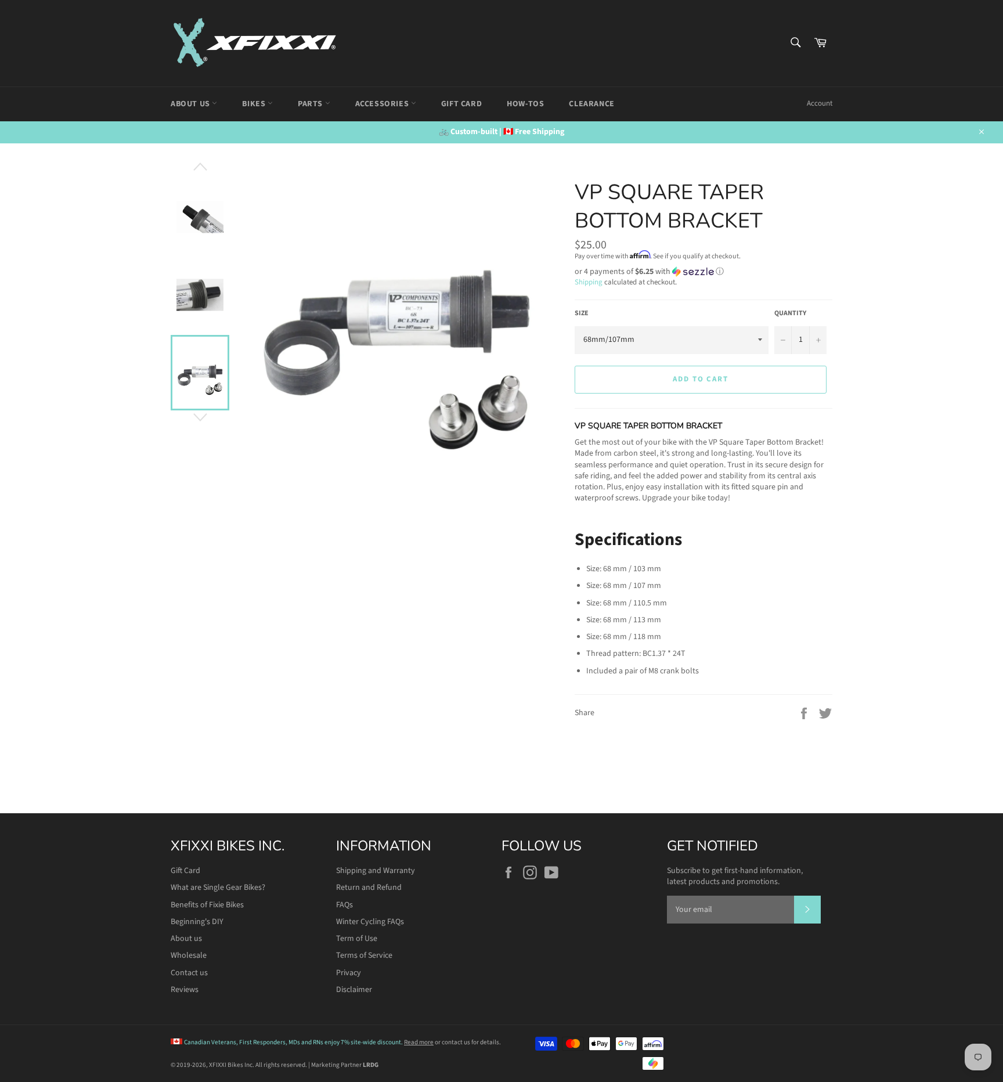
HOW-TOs (525, 104)
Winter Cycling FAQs (370, 922)
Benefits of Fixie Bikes (207, 905)
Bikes (255, 104)
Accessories (383, 104)
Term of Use (356, 938)
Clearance (591, 104)
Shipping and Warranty (375, 871)
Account (819, 103)
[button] (703, 271)
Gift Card (461, 104)
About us (186, 938)
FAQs (344, 905)
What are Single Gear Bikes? (218, 887)
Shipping (588, 282)
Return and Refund (369, 887)
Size (582, 313)
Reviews (185, 990)
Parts (311, 104)
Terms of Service (364, 955)
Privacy (348, 973)
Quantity (790, 313)
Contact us (189, 973)
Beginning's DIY (197, 922)
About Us (191, 104)
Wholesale (189, 955)
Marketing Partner (344, 1065)
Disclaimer (354, 990)
